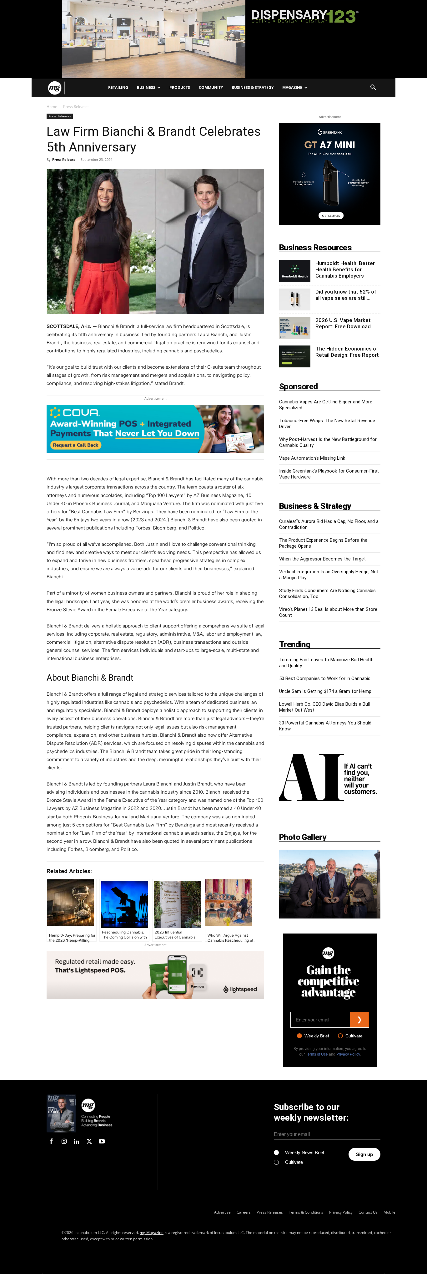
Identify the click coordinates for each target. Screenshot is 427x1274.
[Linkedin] (76, 1142)
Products (179, 87)
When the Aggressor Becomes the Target (322, 559)
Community (211, 87)
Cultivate (354, 1035)
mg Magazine (151, 1232)
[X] (89, 1142)
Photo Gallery (302, 837)
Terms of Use (317, 1054)
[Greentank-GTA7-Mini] (329, 174)
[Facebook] (51, 1142)
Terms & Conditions (306, 1212)
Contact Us (368, 1212)
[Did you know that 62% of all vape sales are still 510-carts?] (294, 299)
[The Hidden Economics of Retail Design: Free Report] (294, 356)
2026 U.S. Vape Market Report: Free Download (343, 323)
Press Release (64, 159)
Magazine (292, 87)
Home (52, 106)
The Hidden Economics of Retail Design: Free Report (347, 351)
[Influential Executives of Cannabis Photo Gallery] (329, 884)
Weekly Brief (316, 1035)
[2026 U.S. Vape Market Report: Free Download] (294, 328)
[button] (372, 88)
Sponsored (298, 386)
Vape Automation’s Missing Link (312, 458)
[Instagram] (63, 1142)
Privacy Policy (348, 1054)
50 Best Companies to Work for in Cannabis (324, 678)
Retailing (118, 87)
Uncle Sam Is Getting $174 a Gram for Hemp (325, 691)
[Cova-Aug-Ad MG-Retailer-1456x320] (155, 432)
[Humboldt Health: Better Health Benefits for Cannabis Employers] (294, 271)
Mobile (389, 1212)
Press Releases (59, 116)
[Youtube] (102, 1142)
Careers (244, 1212)
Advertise (222, 1212)
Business (146, 87)
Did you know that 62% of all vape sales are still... (345, 295)
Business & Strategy (253, 87)
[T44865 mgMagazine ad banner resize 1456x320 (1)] (155, 975)
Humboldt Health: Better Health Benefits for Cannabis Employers (345, 269)
